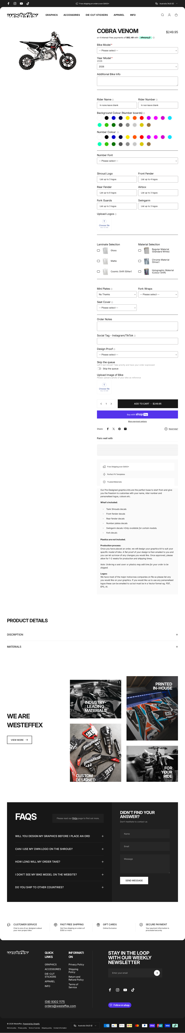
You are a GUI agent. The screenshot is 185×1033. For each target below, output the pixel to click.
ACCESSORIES (53, 969)
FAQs (74, 818)
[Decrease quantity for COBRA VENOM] (100, 404)
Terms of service (34, 1028)
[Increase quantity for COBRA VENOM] (112, 404)
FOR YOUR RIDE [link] (166, 772)
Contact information (60, 1028)
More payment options (137, 421)
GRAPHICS (51, 964)
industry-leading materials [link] (96, 706)
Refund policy (11, 1028)
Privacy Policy (76, 964)
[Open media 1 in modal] (47, 51)
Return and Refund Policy (76, 978)
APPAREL (50, 981)
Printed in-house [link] (162, 686)
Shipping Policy (73, 971)
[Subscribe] (157, 973)
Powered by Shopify (31, 1023)
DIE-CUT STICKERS (50, 975)
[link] (19, 740)
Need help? (173, 429)
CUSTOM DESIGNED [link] (85, 777)
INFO (47, 986)
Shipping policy (47, 1028)
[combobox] (166, 3)
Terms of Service (73, 986)
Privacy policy (22, 1028)
